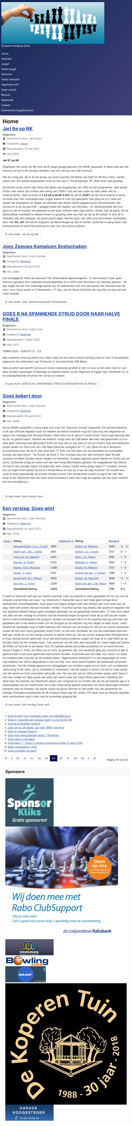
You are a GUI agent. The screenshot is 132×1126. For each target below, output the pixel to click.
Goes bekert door (22, 396)
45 (53, 758)
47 (68, 758)
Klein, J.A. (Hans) (85, 557)
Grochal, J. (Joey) (24, 583)
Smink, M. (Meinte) (86, 546)
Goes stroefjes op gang (22, 750)
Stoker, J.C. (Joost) (87, 551)
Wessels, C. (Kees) (86, 562)
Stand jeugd (8, 69)
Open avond (8, 89)
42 (31, 758)
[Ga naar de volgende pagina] (88, 758)
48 (75, 758)
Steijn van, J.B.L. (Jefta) (28, 551)
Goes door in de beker (21, 739)
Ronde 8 (114, 541)
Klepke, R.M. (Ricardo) (27, 567)
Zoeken (5, 105)
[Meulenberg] (29, 946)
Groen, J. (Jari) (23, 573)
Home (5, 53)
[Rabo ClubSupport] (61, 882)
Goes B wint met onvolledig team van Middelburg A (39, 716)
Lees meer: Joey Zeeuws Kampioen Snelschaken (37, 301)
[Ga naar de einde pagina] (94, 758)
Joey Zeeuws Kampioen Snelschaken (45, 246)
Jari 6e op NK (18, 128)
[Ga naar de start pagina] (6, 758)
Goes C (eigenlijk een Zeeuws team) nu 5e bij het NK (40, 719)
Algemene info (10, 84)
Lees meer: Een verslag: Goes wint (28, 704)
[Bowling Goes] (27, 960)
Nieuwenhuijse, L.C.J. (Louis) (31, 546)
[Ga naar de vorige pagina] (11, 758)
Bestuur (5, 94)
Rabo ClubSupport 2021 (22, 746)
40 (17, 758)
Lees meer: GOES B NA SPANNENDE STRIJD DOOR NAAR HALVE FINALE (52, 383)
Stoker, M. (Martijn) (87, 578)
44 (46, 758)
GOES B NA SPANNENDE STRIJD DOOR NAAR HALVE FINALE (61, 316)
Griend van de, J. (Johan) (90, 573)
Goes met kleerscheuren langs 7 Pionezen (33, 735)
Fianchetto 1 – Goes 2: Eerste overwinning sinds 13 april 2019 (45, 743)
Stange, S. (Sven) (24, 562)
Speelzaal (7, 100)
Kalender (6, 58)
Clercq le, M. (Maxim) (27, 557)
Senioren (6, 74)
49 (82, 758)
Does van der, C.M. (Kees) (91, 583)
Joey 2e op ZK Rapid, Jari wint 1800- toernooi (36, 727)
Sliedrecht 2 (66, 541)
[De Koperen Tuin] (66, 1043)
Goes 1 (8, 541)
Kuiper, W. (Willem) (86, 567)
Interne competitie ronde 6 (24, 723)
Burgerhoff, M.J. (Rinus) (28, 578)
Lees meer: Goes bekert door (25, 496)
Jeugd (5, 63)
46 (60, 758)
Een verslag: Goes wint (28, 508)
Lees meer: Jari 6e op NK (22, 234)
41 (25, 758)
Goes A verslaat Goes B (22, 731)
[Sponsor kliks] (29, 802)
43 (39, 758)
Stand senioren (10, 79)
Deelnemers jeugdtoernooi (17, 110)
